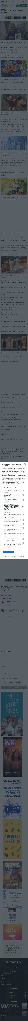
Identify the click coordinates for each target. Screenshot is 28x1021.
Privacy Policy (21, 556)
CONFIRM (8, 551)
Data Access (14, 556)
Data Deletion (6, 556)
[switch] (23, 490)
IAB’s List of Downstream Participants (15, 483)
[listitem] (14, 487)
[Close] (25, 464)
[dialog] (14, 510)
